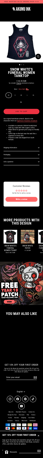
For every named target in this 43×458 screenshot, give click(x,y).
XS (8, 95)
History (33, 415)
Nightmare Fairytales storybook (27, 121)
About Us (10, 412)
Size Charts (31, 417)
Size (20, 89)
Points (10, 417)
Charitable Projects (21, 412)
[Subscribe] (39, 451)
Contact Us (32, 412)
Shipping (18, 83)
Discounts (21, 415)
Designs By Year (12, 415)
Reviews (16, 417)
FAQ (28, 415)
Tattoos (17, 420)
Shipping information (10, 148)
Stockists (10, 420)
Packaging (7, 154)
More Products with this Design (21, 221)
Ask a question (8, 162)
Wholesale (24, 420)
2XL (21, 102)
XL (33, 95)
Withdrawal (33, 420)
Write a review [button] (21, 199)
